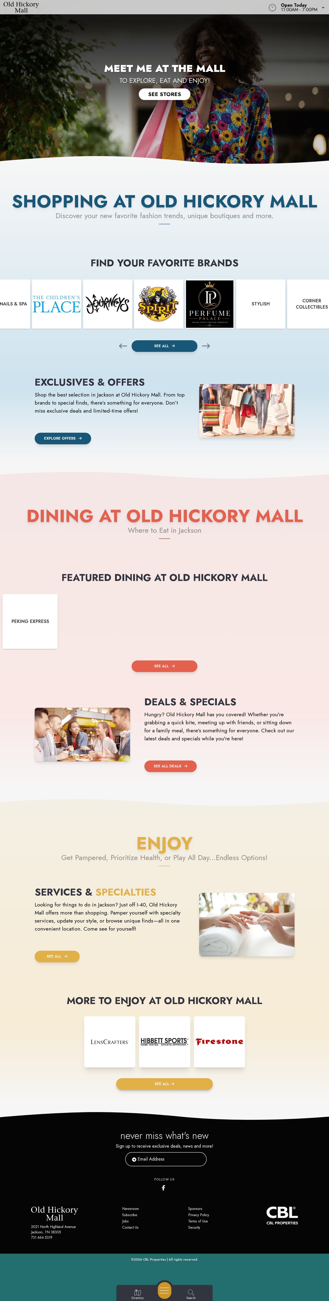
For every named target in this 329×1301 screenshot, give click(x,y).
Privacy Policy (198, 1214)
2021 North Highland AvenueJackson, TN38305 (53, 1229)
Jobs (125, 1221)
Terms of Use (198, 1221)
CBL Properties (154, 1259)
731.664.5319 (41, 1237)
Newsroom (130, 1208)
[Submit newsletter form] (198, 1159)
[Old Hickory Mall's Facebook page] (164, 1186)
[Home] (124, 7)
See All (162, 346)
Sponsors (195, 1208)
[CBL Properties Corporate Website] (266, 1215)
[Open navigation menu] (164, 1290)
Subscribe (129, 1214)
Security (194, 1227)
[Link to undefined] (56, 304)
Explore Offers (60, 438)
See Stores (164, 94)
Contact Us (130, 1227)
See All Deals (167, 766)
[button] (301, 7)
